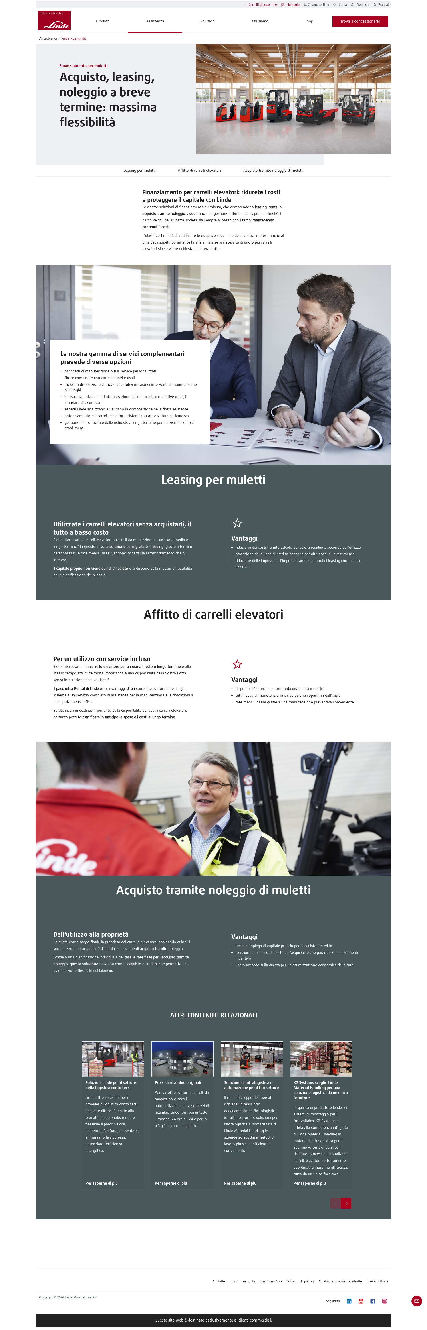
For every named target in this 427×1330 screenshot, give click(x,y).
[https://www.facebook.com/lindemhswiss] (372, 1301)
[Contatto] (416, 1301)
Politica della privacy (300, 1281)
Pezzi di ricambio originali (178, 1083)
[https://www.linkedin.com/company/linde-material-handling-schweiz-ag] (349, 1301)
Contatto (219, 1281)
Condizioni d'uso (271, 1281)
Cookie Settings (377, 1281)
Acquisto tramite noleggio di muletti (273, 171)
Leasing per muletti (139, 171)
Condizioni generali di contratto (340, 1281)
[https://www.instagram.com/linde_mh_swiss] (384, 1301)
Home (234, 1281)
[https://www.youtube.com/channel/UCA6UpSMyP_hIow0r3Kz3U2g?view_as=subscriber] (360, 1301)
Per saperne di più (101, 1184)
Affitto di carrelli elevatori (199, 171)
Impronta (248, 1281)
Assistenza (48, 39)
